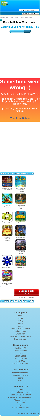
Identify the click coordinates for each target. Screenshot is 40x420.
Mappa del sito (20, 400)
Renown (20, 316)
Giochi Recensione (20, 373)
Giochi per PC (20, 348)
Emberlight (20, 334)
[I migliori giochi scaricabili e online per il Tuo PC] (4, 3)
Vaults (20, 326)
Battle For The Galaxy (20, 329)
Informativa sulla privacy (20, 395)
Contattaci (20, 403)
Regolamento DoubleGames (20, 397)
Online (11, 17)
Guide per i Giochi (20, 375)
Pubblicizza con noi (20, 408)
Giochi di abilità (20, 358)
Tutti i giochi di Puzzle (26, 297)
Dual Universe (20, 339)
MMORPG (20, 361)
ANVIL (20, 321)
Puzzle (16, 17)
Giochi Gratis (20, 356)
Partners (20, 390)
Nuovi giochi (20, 312)
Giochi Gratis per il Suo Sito (20, 392)
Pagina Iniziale (4, 17)
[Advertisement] (20, 147)
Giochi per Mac (20, 351)
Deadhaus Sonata (20, 331)
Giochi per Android (20, 364)
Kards (20, 323)
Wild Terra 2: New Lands (20, 336)
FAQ (20, 405)
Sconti (20, 378)
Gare (20, 380)
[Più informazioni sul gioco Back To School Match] (1, 18)
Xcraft (20, 318)
